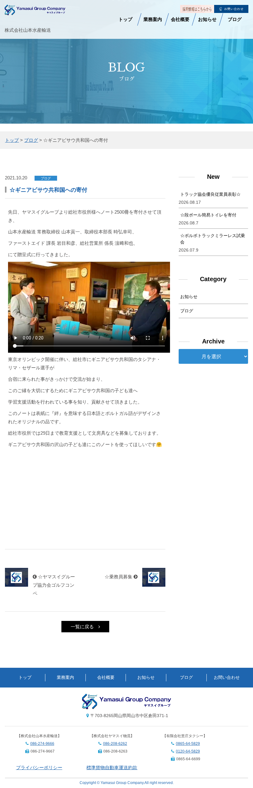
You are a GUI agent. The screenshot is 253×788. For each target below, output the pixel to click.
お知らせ (207, 19)
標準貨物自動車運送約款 (111, 767)
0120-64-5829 (188, 751)
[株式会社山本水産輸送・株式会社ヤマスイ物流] (35, 11)
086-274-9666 (42, 743)
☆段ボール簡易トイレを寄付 (208, 214)
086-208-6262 (115, 743)
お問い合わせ (227, 677)
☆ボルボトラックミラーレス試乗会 (212, 238)
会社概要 (180, 19)
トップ (125, 19)
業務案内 (152, 19)
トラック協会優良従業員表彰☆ (210, 194)
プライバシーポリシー (39, 767)
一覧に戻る (82, 626)
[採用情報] (197, 8)
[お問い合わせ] (231, 8)
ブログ (235, 19)
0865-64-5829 (188, 743)
